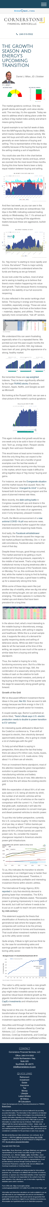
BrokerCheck (6, 1106)
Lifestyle (24, 1093)
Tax (24, 1088)
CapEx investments (11, 1001)
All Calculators (24, 1101)
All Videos (24, 1098)
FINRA (23, 1155)
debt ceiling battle (28, 499)
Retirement (24, 1077)
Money (24, 1090)
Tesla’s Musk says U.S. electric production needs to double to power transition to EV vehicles (24, 719)
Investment (24, 1079)
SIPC (28, 1155)
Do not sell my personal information (17, 1142)
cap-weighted (32, 377)
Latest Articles (25, 1096)
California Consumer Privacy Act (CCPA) (29, 1137)
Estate (24, 1082)
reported (6, 891)
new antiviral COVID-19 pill (22, 520)
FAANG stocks (21, 383)
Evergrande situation (37, 481)
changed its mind (27, 487)
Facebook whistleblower (27, 533)
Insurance (24, 1085)
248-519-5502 (26, 34)
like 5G (22, 701)
